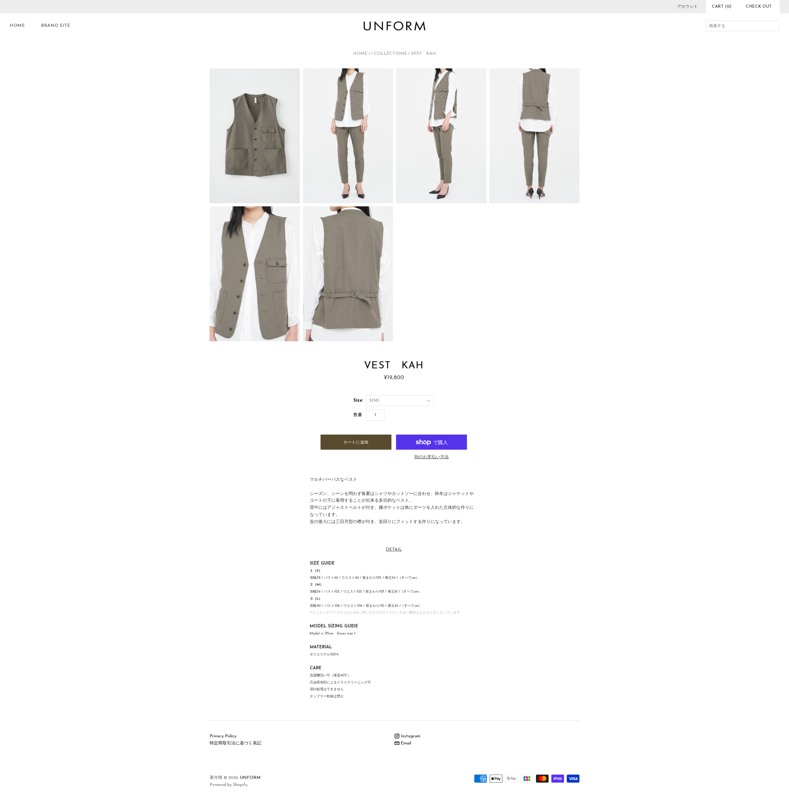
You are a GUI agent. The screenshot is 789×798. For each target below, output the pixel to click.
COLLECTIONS (390, 53)
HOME (17, 25)
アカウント (687, 7)
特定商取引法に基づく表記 (235, 743)
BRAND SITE (55, 25)
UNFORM (250, 778)
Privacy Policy (223, 736)
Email (405, 743)
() (722, 7)
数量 (358, 415)
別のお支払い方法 (431, 457)
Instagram (409, 736)
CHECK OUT (759, 7)
